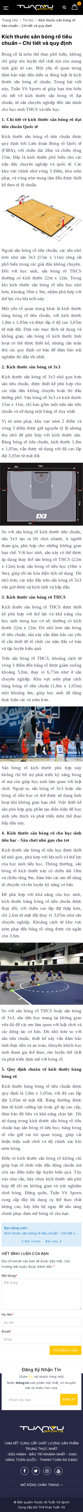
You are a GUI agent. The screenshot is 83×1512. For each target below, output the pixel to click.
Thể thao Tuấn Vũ (52, 1507)
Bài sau (52, 1241)
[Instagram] (47, 1471)
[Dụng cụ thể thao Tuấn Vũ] (35, 7)
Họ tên (8, 1314)
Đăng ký (68, 1399)
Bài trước (33, 1241)
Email (7, 1331)
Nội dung (9, 1275)
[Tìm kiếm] (64, 8)
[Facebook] (25, 1471)
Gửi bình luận (65, 1350)
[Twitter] (36, 1471)
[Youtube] (58, 1471)
